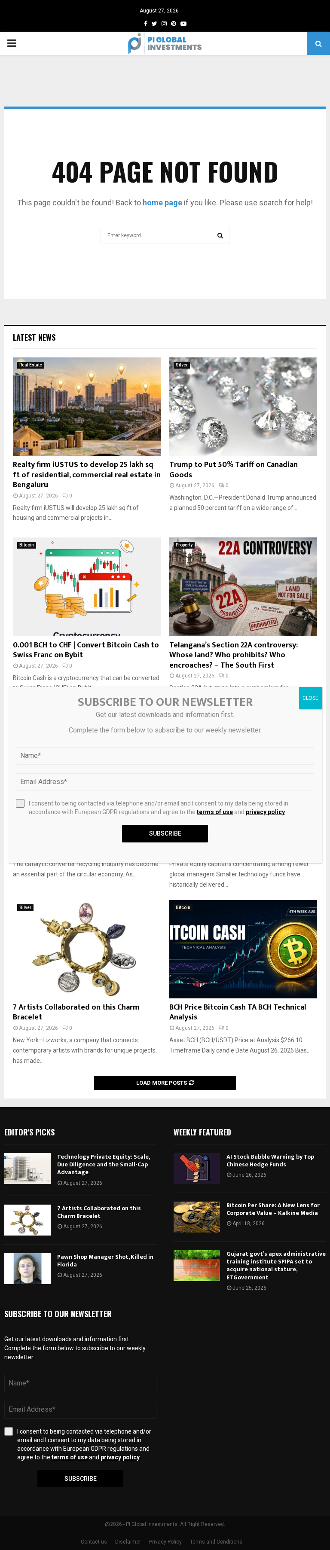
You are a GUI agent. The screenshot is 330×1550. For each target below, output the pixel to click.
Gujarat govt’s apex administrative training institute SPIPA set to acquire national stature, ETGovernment (276, 1265)
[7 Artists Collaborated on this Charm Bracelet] (87, 949)
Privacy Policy (165, 1542)
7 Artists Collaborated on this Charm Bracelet (76, 1012)
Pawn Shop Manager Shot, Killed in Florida (105, 1260)
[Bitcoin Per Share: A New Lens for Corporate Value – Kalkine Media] (197, 1217)
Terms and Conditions (216, 1542)
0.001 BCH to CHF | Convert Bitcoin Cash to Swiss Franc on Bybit (86, 650)
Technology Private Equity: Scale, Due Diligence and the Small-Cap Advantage (103, 1164)
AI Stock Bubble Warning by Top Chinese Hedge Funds (270, 1160)
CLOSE (310, 698)
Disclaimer (128, 1542)
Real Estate (30, 365)
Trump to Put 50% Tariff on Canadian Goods (233, 469)
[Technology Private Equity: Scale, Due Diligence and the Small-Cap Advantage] (27, 1168)
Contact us (94, 1542)
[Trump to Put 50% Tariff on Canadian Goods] (243, 406)
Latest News (34, 337)
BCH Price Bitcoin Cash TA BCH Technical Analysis (237, 1012)
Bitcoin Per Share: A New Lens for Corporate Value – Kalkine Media (273, 1209)
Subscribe (80, 1478)
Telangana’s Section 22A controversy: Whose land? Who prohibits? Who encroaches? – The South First (233, 655)
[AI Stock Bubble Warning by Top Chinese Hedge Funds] (197, 1168)
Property (184, 545)
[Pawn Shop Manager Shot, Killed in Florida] (27, 1268)
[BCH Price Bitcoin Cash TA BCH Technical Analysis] (243, 949)
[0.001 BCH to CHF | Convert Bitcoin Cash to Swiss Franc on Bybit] (87, 586)
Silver (182, 365)
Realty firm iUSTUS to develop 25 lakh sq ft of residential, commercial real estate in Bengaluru (87, 474)
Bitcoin (26, 545)
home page (162, 202)
